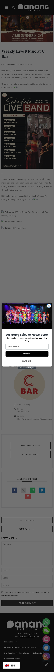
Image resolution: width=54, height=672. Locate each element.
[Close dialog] (49, 306)
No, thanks (27, 361)
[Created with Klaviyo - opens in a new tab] (27, 367)
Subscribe (27, 353)
